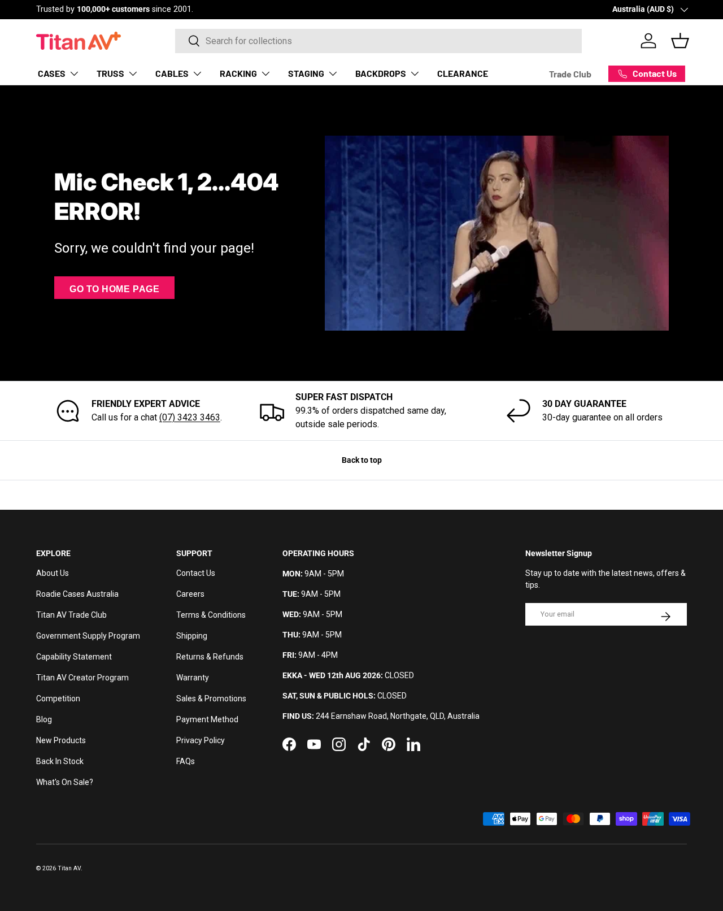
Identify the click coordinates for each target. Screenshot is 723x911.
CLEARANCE (462, 73)
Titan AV (69, 868)
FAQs (185, 761)
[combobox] (378, 41)
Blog (44, 719)
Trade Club (570, 73)
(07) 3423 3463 (189, 417)
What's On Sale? (64, 782)
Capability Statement (74, 656)
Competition (58, 698)
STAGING (306, 73)
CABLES (172, 73)
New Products (61, 740)
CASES (52, 73)
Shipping (191, 635)
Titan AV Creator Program (82, 677)
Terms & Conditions (211, 614)
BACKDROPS (380, 73)
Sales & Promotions (211, 698)
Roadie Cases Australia (77, 593)
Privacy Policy (200, 740)
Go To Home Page (114, 289)
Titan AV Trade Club (71, 614)
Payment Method (207, 719)
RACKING (238, 73)
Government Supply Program (88, 635)
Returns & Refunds (209, 656)
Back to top (362, 460)
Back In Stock (60, 761)
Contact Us (195, 573)
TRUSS (110, 73)
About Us (52, 573)
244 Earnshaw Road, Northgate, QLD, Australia (398, 716)
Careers (190, 593)
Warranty (192, 677)
